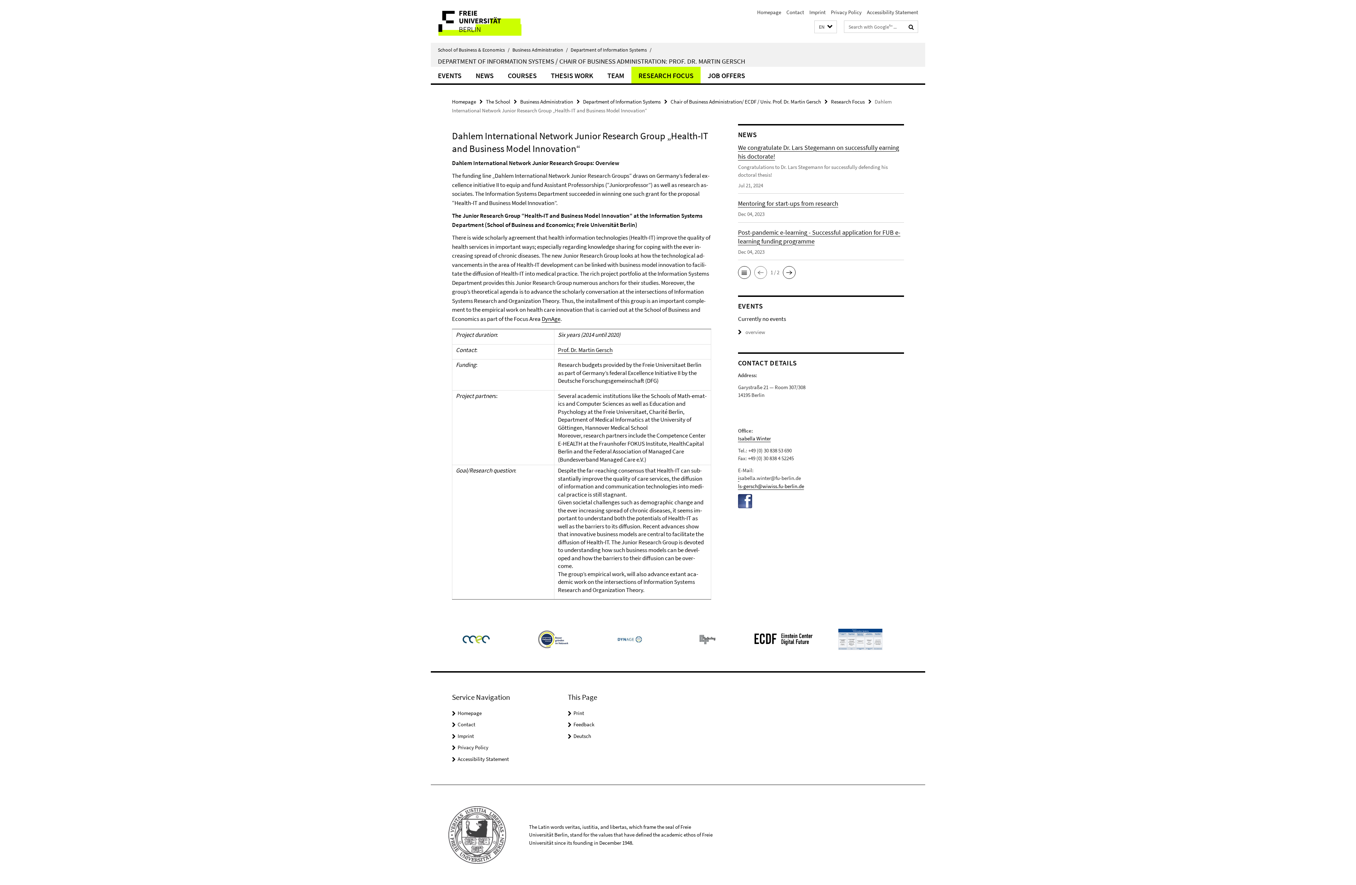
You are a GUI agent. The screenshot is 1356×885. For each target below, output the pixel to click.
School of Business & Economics (474, 49)
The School (498, 101)
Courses (522, 75)
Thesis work (572, 75)
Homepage (769, 12)
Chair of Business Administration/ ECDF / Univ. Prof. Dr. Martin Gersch (746, 101)
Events (450, 75)
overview (755, 332)
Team (615, 75)
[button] (825, 27)
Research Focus (666, 75)
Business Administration (540, 49)
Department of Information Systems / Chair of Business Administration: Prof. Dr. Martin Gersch (591, 61)
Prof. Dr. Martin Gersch (585, 350)
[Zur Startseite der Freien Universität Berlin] (490, 21)
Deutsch (582, 736)
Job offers (726, 75)
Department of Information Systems (611, 49)
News (485, 75)
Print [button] (578, 713)
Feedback (583, 724)
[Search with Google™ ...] (911, 27)
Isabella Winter (754, 438)
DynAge (551, 319)
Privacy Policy (846, 12)
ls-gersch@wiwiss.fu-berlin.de (771, 486)
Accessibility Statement (892, 12)
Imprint (817, 12)
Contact (795, 12)
